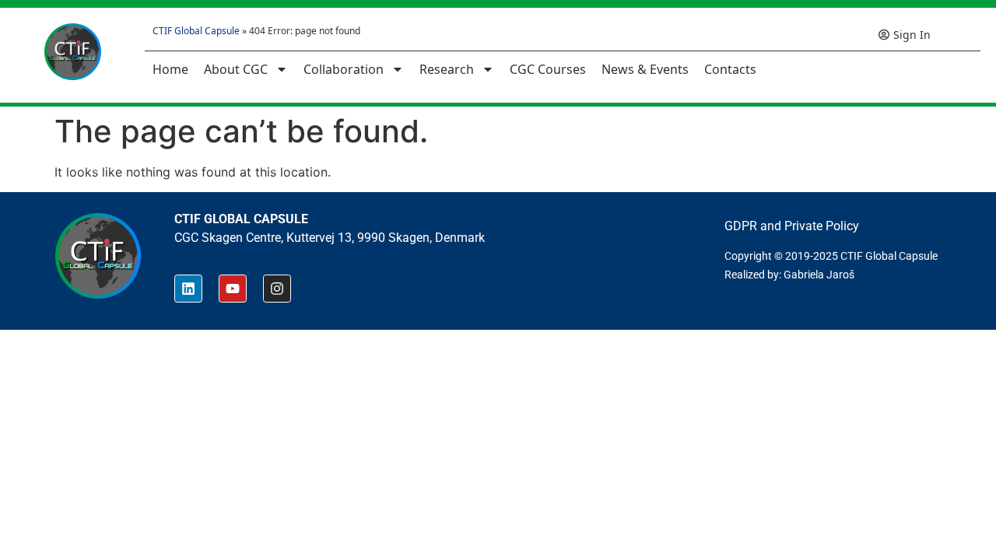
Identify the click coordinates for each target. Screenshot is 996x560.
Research (446, 69)
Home (170, 69)
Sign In (912, 34)
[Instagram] (277, 289)
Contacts (730, 69)
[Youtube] (233, 289)
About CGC (236, 69)
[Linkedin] (188, 289)
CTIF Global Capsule (196, 30)
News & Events (645, 69)
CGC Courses (548, 69)
